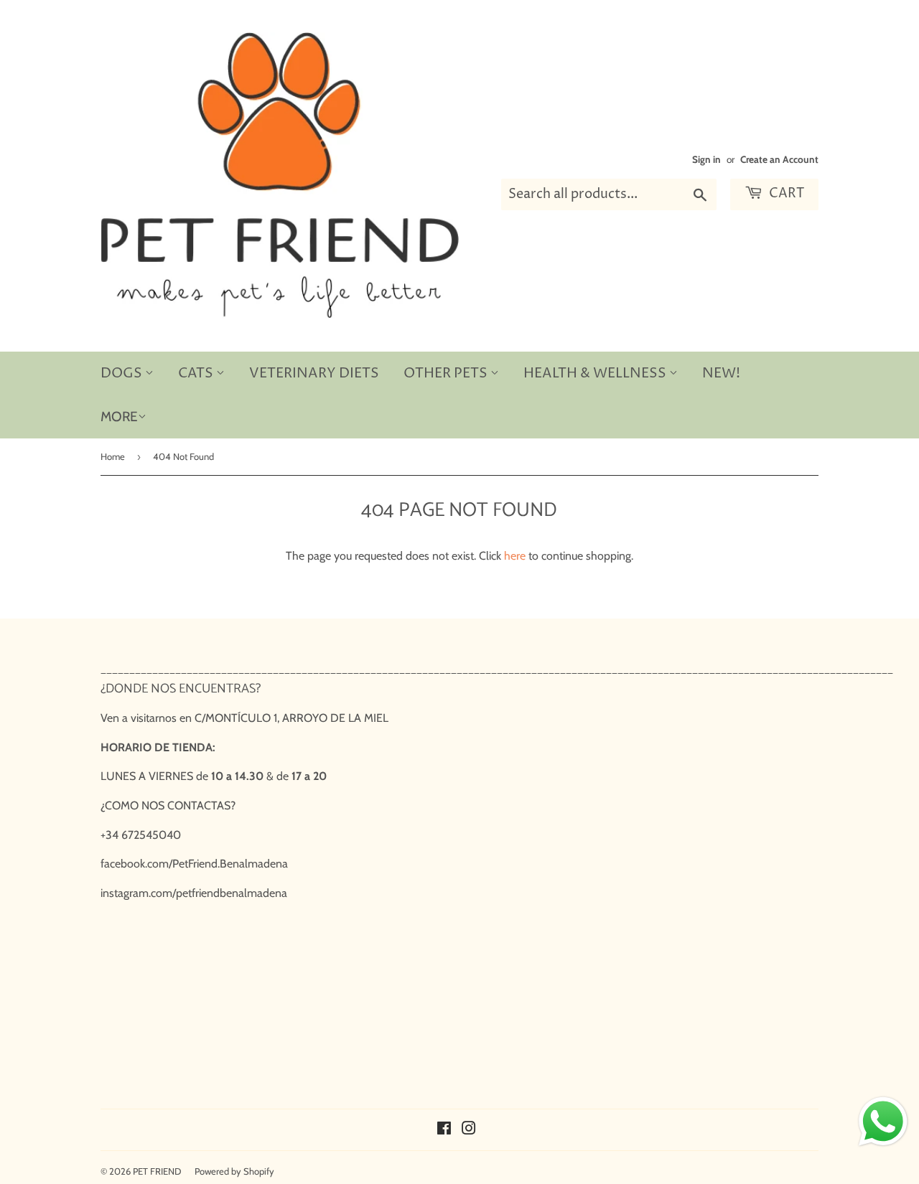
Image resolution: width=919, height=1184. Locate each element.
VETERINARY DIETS (314, 373)
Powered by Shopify (234, 1171)
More (119, 416)
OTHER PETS (446, 373)
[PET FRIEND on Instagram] (469, 1130)
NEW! (721, 373)
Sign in (706, 159)
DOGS (123, 373)
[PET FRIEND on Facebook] (444, 1130)
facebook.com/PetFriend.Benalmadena (194, 863)
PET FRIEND (157, 1171)
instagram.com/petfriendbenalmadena (194, 893)
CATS (197, 373)
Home (113, 456)
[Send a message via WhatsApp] (883, 1121)
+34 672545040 (141, 835)
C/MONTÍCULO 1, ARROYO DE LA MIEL (291, 718)
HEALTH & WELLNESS (596, 373)
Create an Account (779, 159)
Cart (785, 193)
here (515, 556)
